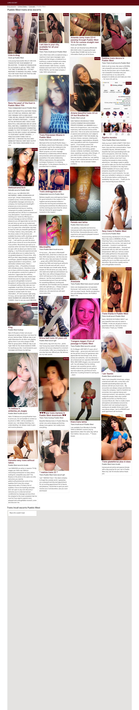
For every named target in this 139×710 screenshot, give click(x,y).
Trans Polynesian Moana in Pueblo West (52, 136)
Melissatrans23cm (16, 187)
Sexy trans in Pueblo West (114, 231)
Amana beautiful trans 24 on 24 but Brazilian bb (84, 114)
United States (22, 6)
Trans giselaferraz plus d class (116, 461)
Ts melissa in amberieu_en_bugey (17, 409)
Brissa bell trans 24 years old (53, 338)
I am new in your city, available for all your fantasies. (49, 46)
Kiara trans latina (79, 422)
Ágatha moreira (109, 137)
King (10, 327)
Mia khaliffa (44, 247)
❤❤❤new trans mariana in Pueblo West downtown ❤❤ (52, 414)
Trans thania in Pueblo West (115, 313)
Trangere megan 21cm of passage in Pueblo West (82, 342)
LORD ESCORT (12, 3)
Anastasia (75, 281)
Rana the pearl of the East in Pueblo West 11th (21, 104)
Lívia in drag (14, 55)
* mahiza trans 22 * (48, 472)
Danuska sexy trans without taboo (21, 461)
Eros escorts (11, 6)
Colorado (32, 6)
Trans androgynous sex (50, 191)
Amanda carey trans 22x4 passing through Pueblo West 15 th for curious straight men (85, 39)
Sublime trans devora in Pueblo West (113, 59)
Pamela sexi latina (79, 222)
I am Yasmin (107, 373)
